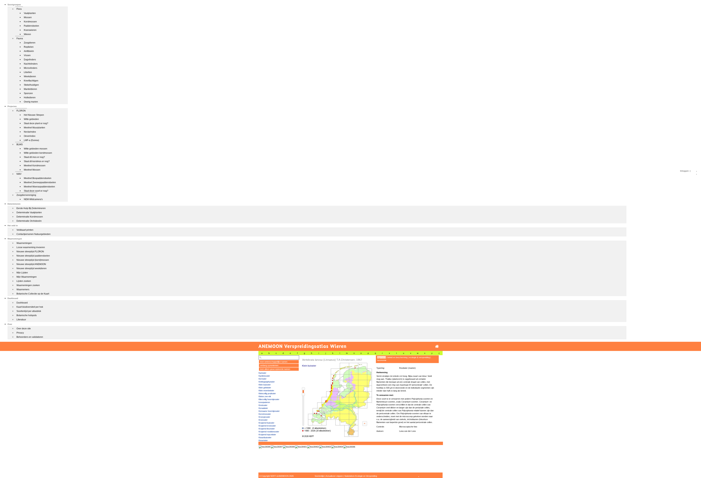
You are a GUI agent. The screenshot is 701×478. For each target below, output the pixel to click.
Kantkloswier (264, 376)
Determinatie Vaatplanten (29, 212)
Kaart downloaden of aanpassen (364, 423)
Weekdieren (30, 76)
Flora (19, 9)
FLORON (21, 110)
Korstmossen (30, 21)
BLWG (19, 144)
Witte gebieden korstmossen (38, 153)
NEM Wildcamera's (33, 199)
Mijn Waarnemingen (26, 277)
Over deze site (23, 328)
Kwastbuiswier (265, 437)
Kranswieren (30, 30)
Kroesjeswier (264, 417)
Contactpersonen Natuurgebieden (33, 234)
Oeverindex (29, 136)
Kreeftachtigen (31, 80)
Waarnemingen (24, 243)
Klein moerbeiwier (266, 390)
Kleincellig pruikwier (267, 393)
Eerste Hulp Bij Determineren (31, 208)
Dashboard (22, 302)
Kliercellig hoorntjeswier (269, 399)
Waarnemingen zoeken (28, 285)
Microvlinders (30, 68)
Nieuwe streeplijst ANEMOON (31, 264)
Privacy (20, 333)
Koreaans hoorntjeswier (269, 411)
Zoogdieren (29, 42)
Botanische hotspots (26, 315)
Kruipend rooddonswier (269, 432)
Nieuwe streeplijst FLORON (30, 251)
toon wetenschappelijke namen (273, 362)
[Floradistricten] (336, 396)
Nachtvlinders (31, 64)
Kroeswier (263, 420)
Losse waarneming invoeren (30, 247)
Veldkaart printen (24, 230)
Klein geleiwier (265, 388)
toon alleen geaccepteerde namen (275, 369)
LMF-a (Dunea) (31, 140)
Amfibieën (29, 51)
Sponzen (28, 93)
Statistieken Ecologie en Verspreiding (360, 476)
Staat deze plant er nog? (36, 123)
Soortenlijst (319, 476)
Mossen (28, 17)
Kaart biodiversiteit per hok (29, 307)
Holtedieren (30, 97)
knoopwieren (264, 402)
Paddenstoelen (31, 26)
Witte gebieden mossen (35, 148)
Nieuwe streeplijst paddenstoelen (33, 255)
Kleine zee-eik (265, 396)
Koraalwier (263, 408)
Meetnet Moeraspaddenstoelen (39, 186)
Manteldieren (30, 89)
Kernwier (262, 379)
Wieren (27, 34)
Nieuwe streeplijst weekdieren (31, 268)
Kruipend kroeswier (267, 426)
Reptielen (29, 47)
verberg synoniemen (269, 365)
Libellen (28, 72)
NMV (18, 174)
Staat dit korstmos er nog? (37, 161)
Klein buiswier (265, 385)
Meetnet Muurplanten (34, 127)
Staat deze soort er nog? (36, 191)
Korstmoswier (265, 414)
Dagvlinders (30, 59)
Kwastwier (263, 440)
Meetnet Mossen (32, 170)
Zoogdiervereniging (26, 195)
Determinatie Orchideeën (29, 221)
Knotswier (263, 405)
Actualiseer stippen (334, 476)
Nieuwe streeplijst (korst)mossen (32, 260)
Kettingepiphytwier (267, 382)
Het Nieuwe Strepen (34, 115)
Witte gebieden (31, 119)
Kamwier (262, 373)
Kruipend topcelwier (267, 434)
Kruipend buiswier (266, 423)
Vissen (27, 55)
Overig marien (31, 101)
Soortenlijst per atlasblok (28, 311)
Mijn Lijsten (22, 272)
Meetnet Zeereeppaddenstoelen (40, 182)
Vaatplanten (30, 13)
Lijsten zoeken (23, 281)
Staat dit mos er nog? (34, 157)
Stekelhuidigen (31, 85)
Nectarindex (30, 132)
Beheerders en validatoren (29, 337)
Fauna (19, 38)
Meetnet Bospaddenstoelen (37, 178)
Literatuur (21, 319)
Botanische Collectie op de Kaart (32, 293)
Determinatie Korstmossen (29, 216)
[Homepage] (437, 346)
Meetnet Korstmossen (34, 165)
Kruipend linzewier (267, 429)
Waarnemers (22, 289)
